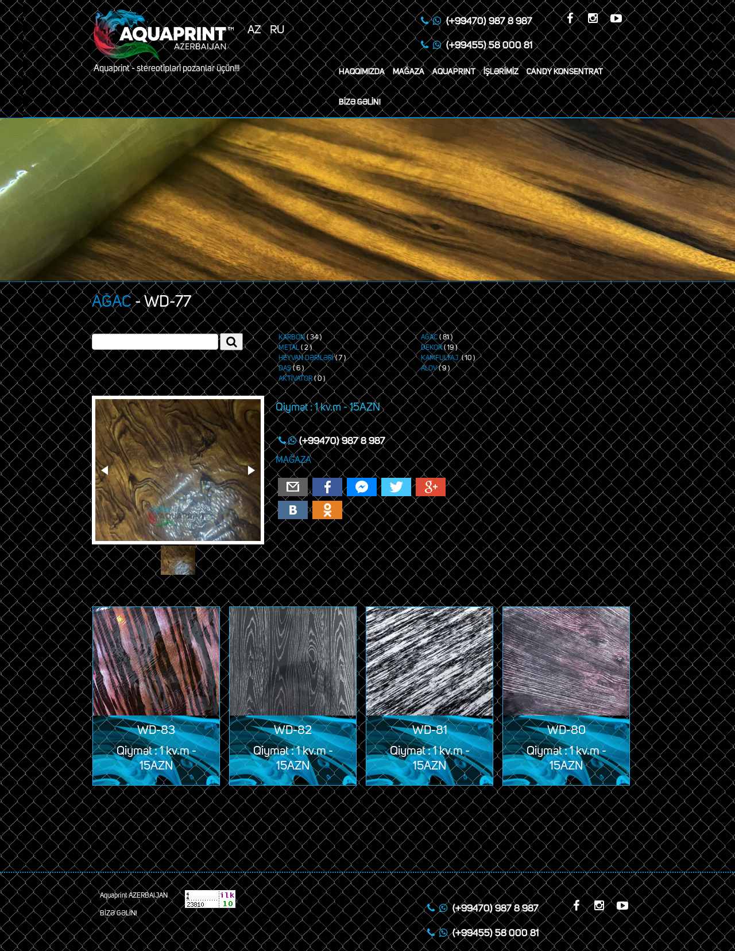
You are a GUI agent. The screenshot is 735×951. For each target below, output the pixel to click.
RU (277, 30)
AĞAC (111, 302)
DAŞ (284, 368)
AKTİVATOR (295, 379)
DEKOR (431, 348)
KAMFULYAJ (440, 358)
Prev (105, 470)
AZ (254, 30)
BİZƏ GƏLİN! (360, 102)
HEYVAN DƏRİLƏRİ (306, 358)
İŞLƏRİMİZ (501, 72)
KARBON (291, 337)
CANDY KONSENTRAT (565, 72)
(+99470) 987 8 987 (489, 21)
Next (250, 470)
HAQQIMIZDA (362, 72)
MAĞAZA (408, 72)
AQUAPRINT (453, 72)
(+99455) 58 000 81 (489, 46)
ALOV (429, 368)
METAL (288, 348)
